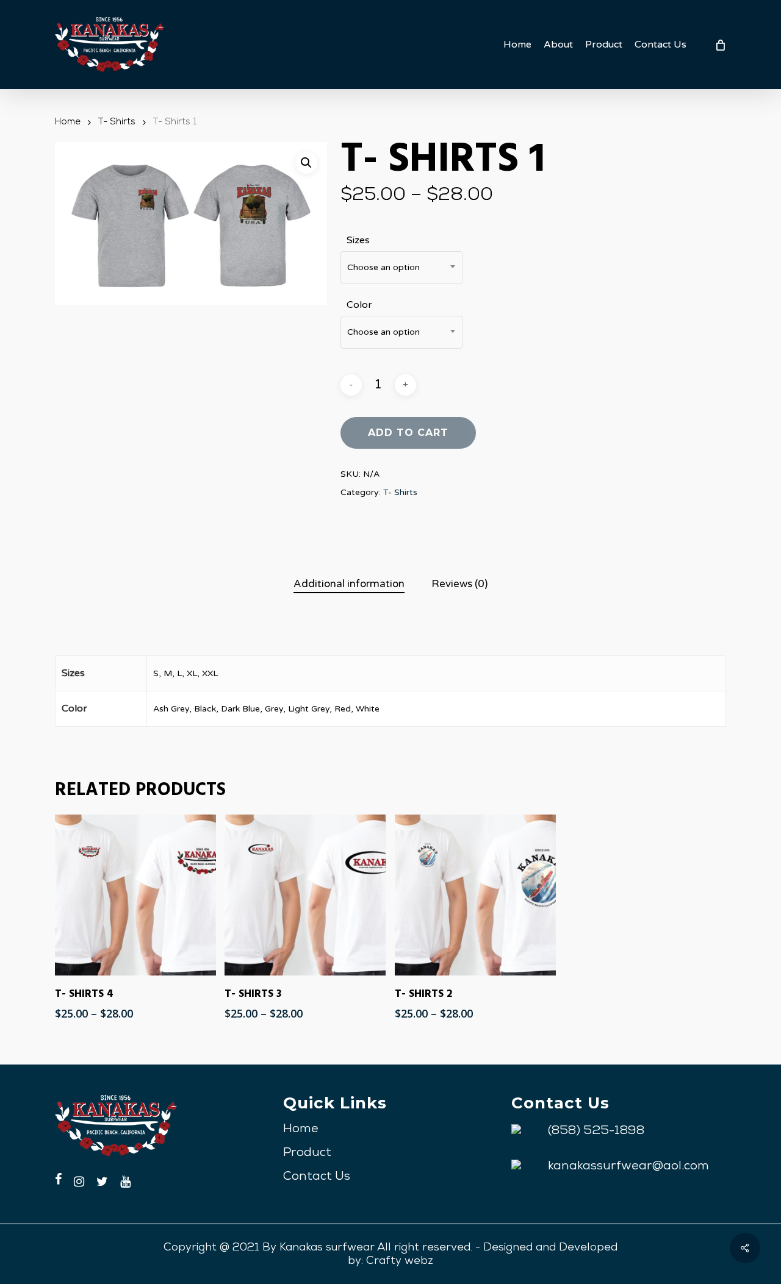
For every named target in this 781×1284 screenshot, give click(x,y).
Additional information (349, 583)
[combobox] (401, 267)
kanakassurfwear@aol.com (628, 1167)
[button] (306, 163)
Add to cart (408, 432)
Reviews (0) (459, 583)
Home (68, 122)
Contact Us (316, 1177)
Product (307, 1153)
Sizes (358, 240)
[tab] (349, 584)
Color (359, 305)
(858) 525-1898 (596, 1131)
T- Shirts (116, 122)
